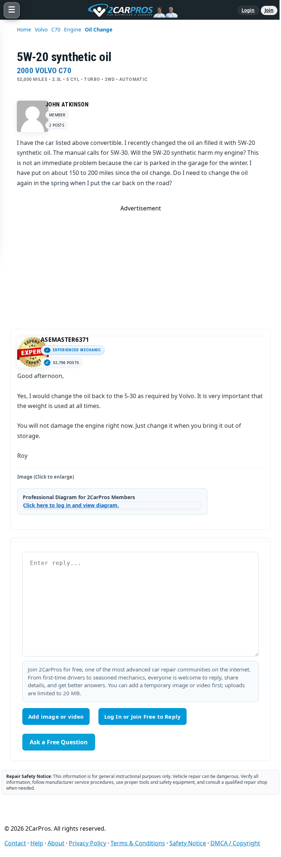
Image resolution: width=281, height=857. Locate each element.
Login (248, 10)
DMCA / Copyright (235, 843)
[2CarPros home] (128, 10)
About (56, 843)
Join (269, 10)
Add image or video (56, 716)
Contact (15, 843)
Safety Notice (187, 843)
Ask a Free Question (59, 742)
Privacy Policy (87, 843)
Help (36, 843)
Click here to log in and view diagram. (71, 505)
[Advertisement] (140, 263)
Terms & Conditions (137, 843)
